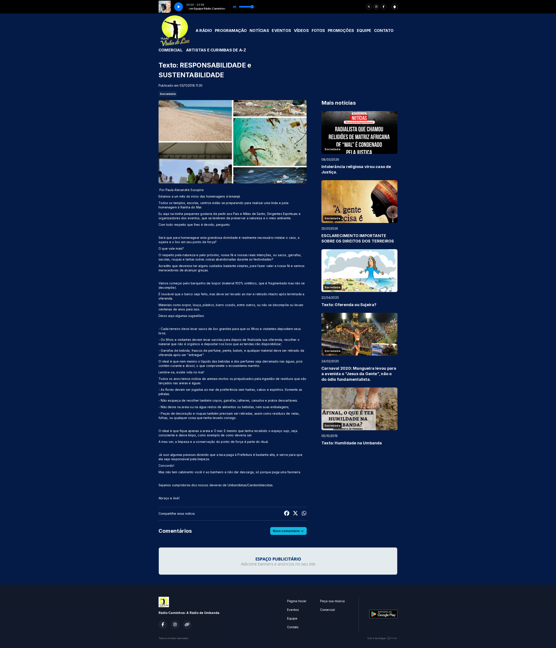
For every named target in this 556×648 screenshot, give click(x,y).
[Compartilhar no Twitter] (295, 514)
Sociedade (168, 94)
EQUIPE (364, 30)
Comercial (327, 610)
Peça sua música (332, 601)
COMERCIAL (170, 50)
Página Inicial (296, 601)
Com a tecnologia (376, 638)
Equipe (292, 618)
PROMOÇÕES (341, 30)
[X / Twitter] (369, 7)
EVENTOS (281, 30)
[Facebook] (383, 7)
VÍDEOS (301, 30)
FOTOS (318, 30)
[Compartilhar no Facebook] (286, 514)
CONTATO (384, 30)
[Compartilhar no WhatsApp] (304, 514)
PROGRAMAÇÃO (231, 30)
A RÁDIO (204, 30)
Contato (293, 627)
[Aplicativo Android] (394, 7)
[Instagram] (376, 7)
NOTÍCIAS (259, 30)
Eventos (293, 610)
